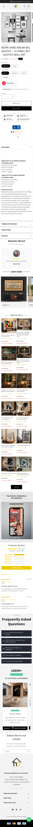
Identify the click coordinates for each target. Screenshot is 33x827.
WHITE (5, 73)
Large (14, 66)
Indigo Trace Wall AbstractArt (8, 473)
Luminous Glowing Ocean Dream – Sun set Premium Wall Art (23, 361)
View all (16, 487)
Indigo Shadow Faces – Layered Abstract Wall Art (23, 474)
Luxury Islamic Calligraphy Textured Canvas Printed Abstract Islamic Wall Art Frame (23, 334)
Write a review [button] (16, 568)
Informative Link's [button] (10, 803)
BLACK (24, 73)
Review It (16, 236)
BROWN (5, 77)
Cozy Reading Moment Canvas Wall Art (22, 390)
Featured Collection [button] (10, 793)
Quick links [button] (7, 798)
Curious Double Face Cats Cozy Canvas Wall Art (23, 418)
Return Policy (16, 230)
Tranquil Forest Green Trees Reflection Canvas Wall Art (8, 390)
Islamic (5, 305)
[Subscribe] (27, 751)
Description (16, 147)
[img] (5, 579)
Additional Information (16, 224)
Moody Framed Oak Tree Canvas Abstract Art (7, 363)
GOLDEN (14, 73)
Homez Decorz (13, 816)
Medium (5, 66)
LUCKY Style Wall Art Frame (23, 445)
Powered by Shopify (22, 816)
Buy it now (16, 108)
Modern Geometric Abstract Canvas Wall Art (8, 335)
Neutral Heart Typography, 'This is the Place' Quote (8, 446)
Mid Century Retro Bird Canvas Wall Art (7, 418)
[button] (4, 6)
